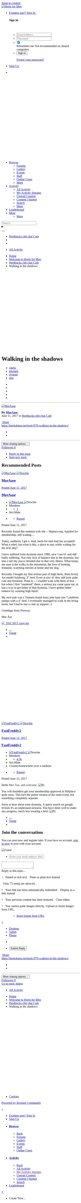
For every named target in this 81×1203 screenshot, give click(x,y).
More (20, 182)
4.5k (19, 759)
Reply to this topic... (13, 870)
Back (20, 1133)
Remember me (25, 46)
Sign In (22, 53)
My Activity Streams (29, 192)
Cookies (14, 1096)
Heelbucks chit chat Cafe (37, 415)
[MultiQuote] (10, 630)
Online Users (24, 179)
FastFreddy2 (11, 731)
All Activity (24, 189)
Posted (14, 487)
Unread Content (26, 196)
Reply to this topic (20, 453)
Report (21, 518)
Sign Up (14, 66)
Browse (13, 162)
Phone (13, 935)
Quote (12, 633)
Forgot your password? (30, 59)
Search (21, 202)
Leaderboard (16, 209)
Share (5, 422)
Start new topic (18, 457)
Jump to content (11, 3)
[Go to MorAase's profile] (9, 406)
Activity (14, 186)
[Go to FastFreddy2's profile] (11, 723)
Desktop (14, 928)
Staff (19, 175)
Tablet (12, 932)
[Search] (3, 231)
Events (21, 172)
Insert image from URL (30, 915)
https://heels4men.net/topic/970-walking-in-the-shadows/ (35, 425)
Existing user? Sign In (23, 12)
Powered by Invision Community (21, 1102)
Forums (21, 165)
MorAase (12, 412)
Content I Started (27, 199)
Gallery (21, 169)
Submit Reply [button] (18, 948)
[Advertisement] (40, 117)
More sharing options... (15, 443)
